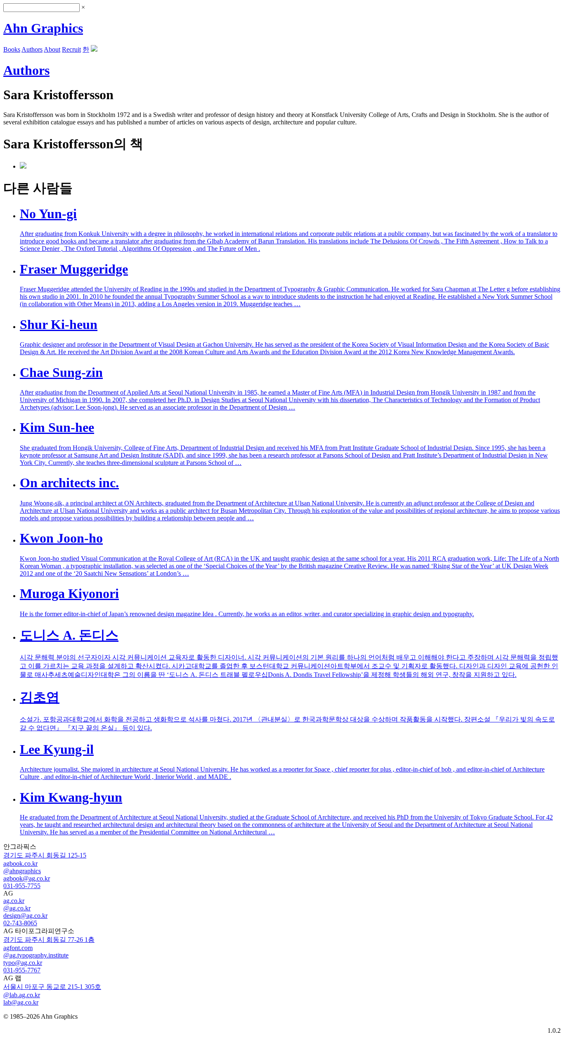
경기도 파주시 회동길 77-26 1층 (49, 939)
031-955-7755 (21, 885)
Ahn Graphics (43, 28)
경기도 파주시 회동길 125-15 (44, 855)
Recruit (71, 49)
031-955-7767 (21, 970)
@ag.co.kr (17, 908)
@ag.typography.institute (36, 955)
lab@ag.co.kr (20, 1002)
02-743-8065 (20, 923)
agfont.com (18, 947)
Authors (32, 49)
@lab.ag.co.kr (21, 994)
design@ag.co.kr (25, 915)
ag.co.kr (13, 900)
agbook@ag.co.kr (26, 878)
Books (11, 49)
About (52, 49)
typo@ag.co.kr (22, 962)
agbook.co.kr (20, 863)
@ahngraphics (22, 870)
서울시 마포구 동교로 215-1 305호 (52, 986)
